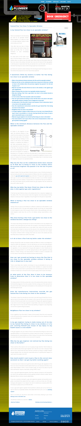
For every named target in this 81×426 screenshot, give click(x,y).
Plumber (48, 1)
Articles (55, 1)
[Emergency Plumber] (18, 8)
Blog (69, 1)
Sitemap (44, 421)
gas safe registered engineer (22, 176)
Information (46, 413)
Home (42, 1)
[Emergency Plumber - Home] (18, 416)
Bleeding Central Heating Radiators (44, 402)
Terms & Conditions (53, 421)
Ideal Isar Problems (15, 402)
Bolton (30, 399)
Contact (37, 421)
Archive (55, 51)
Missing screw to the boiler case (18, 396)
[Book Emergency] (58, 16)
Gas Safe (63, 1)
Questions (46, 415)
